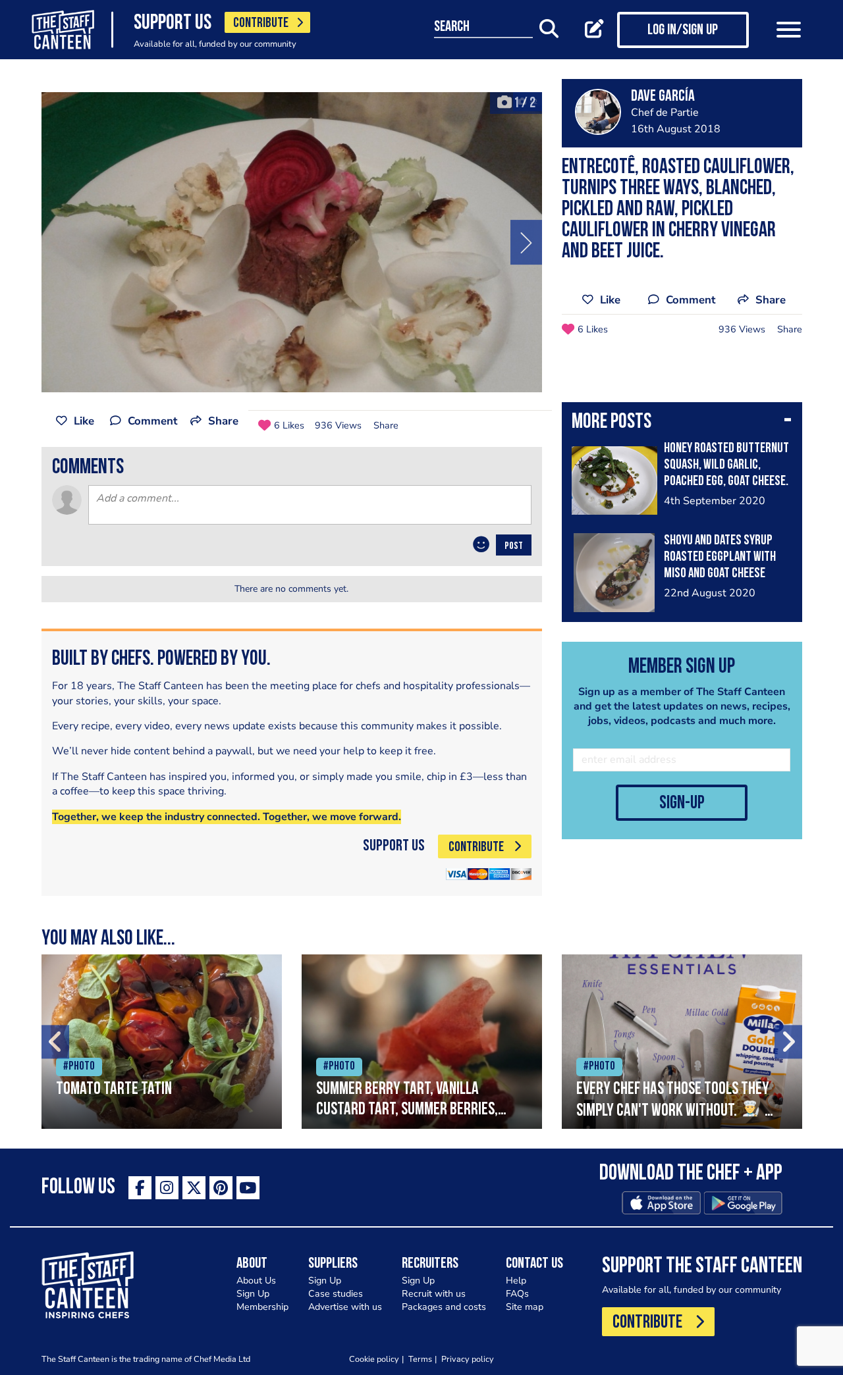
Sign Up (252, 1293)
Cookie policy (374, 1358)
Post (513, 546)
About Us (256, 1280)
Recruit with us (434, 1293)
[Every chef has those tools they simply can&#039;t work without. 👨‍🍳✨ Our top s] (682, 1041)
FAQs (517, 1293)
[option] (291, 242)
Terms (420, 1358)
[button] (682, 423)
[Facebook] (139, 1187)
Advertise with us (345, 1307)
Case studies (335, 1293)
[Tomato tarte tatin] (161, 1041)
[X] (193, 1187)
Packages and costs (444, 1307)
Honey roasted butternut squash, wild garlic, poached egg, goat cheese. (726, 465)
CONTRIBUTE (260, 23)
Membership (262, 1307)
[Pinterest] (220, 1187)
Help (516, 1280)
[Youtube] (247, 1187)
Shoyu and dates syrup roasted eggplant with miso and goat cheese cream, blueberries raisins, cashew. (720, 573)
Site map (524, 1307)
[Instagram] (166, 1187)
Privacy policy (467, 1358)
